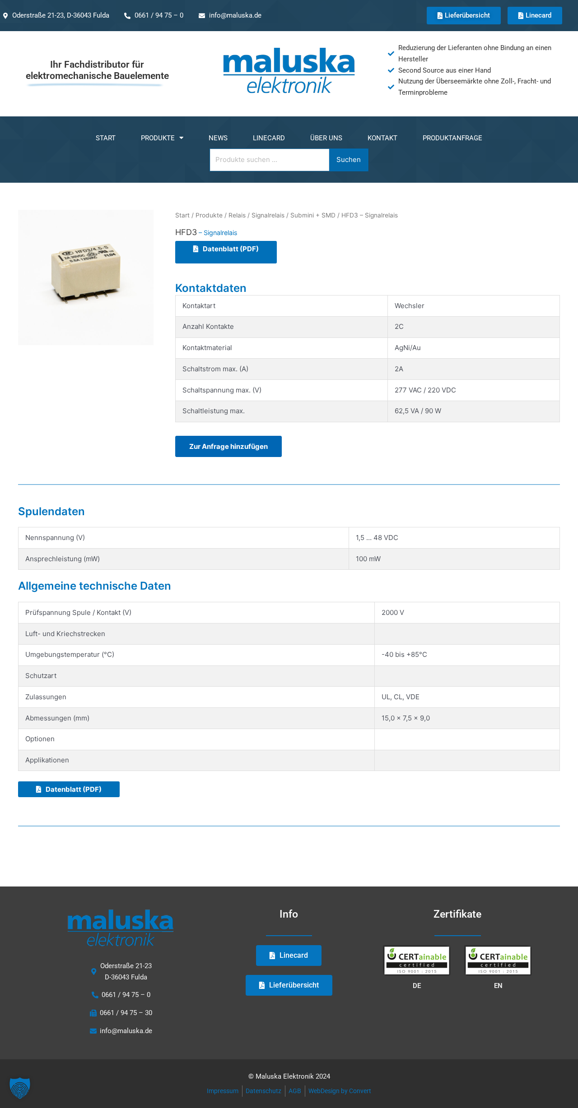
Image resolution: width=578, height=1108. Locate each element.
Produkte (158, 138)
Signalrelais (268, 215)
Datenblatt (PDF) (231, 249)
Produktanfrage (452, 138)
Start (106, 138)
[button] (20, 1088)
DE (417, 986)
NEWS (218, 138)
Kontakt (382, 138)
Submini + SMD (313, 215)
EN (498, 986)
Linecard (269, 138)
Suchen (348, 159)
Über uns (326, 138)
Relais (237, 215)
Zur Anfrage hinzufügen (228, 446)
